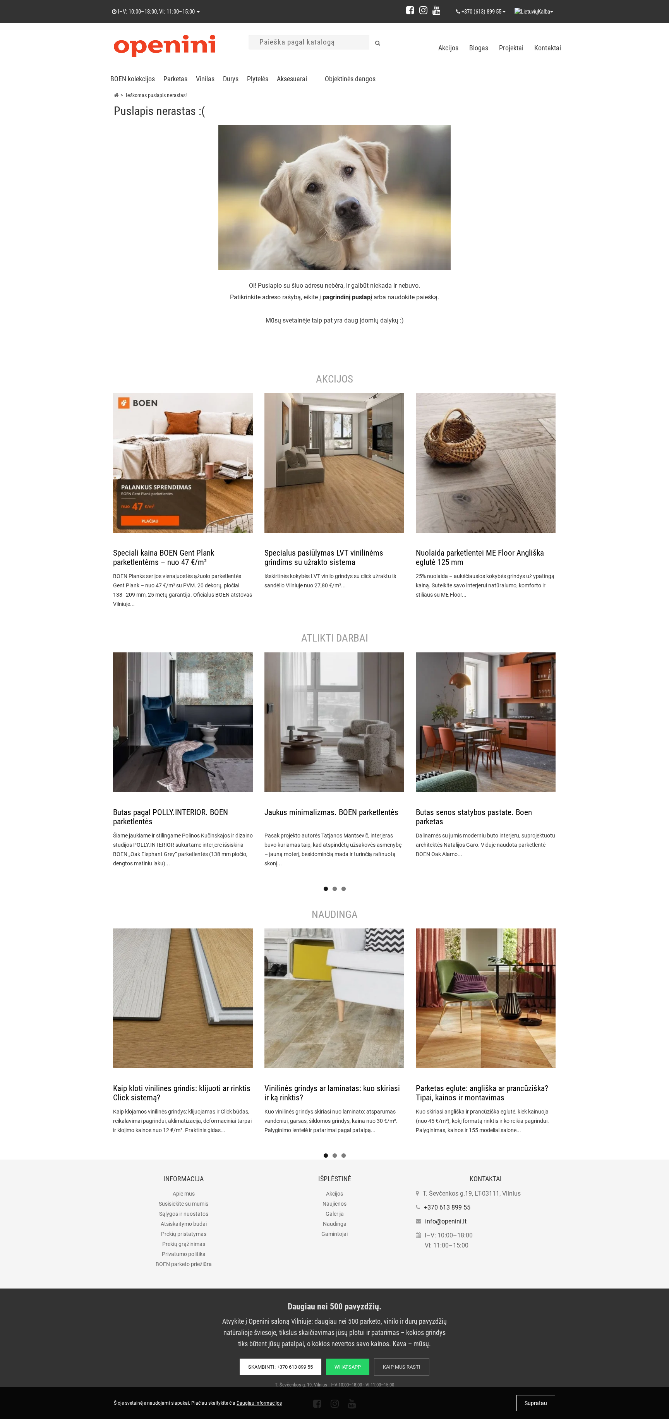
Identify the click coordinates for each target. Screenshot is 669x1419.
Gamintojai (334, 1234)
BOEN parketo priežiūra (184, 1264)
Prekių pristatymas (183, 1234)
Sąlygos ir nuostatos (183, 1214)
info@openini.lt (446, 1221)
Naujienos (334, 1204)
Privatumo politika (184, 1254)
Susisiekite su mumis (183, 1204)
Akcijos (448, 48)
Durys (230, 79)
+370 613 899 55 (447, 1207)
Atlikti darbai (334, 638)
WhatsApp (347, 1367)
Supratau (536, 1403)
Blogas (479, 48)
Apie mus (184, 1194)
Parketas (175, 79)
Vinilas (205, 79)
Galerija (335, 1214)
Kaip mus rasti (401, 1367)
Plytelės (257, 79)
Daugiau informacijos (259, 1403)
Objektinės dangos (350, 79)
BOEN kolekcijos (132, 79)
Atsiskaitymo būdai (184, 1224)
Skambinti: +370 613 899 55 (280, 1367)
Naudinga (335, 914)
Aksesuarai (292, 79)
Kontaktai (547, 48)
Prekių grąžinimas (183, 1244)
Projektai (511, 48)
